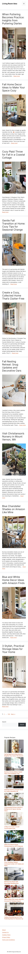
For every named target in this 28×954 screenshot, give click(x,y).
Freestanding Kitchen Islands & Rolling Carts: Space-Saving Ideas (13, 809)
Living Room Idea (9, 4)
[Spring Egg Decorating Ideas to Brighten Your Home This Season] (14, 746)
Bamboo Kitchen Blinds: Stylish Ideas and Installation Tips (13, 772)
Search (4, 722)
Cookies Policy (6, 935)
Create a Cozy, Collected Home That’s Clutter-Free (13, 295)
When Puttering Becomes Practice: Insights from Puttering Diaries (13, 19)
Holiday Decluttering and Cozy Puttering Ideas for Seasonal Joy (13, 918)
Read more (16, 76)
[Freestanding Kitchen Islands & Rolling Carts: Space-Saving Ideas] (14, 799)
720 (9, 714)
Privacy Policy (6, 937)
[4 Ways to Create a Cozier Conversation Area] (14, 818)
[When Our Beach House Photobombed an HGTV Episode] (14, 836)
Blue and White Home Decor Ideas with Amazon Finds (13, 580)
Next (13, 714)
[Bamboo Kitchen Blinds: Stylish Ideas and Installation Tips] (14, 763)
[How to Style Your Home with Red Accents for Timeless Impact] (14, 891)
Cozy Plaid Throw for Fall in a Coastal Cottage (13, 154)
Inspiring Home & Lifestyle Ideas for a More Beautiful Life (13, 790)
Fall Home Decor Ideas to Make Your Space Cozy (13, 87)
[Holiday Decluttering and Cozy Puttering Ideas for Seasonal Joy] (14, 909)
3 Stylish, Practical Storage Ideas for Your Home (13, 648)
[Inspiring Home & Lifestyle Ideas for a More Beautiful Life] (14, 781)
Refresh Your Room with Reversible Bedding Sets (11, 882)
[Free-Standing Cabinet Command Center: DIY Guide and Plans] (14, 854)
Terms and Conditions (8, 940)
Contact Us (5, 932)
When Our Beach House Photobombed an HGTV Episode (13, 845)
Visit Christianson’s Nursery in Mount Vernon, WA (13, 436)
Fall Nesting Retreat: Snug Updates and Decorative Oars (11, 366)
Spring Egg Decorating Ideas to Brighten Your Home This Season (13, 755)
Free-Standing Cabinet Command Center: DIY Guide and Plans (14, 864)
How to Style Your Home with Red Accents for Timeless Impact (14, 900)
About (4, 930)
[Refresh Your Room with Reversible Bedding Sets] (14, 873)
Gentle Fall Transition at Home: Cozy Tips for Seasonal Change (13, 225)
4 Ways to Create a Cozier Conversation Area (12, 827)
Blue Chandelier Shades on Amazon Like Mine (13, 509)
